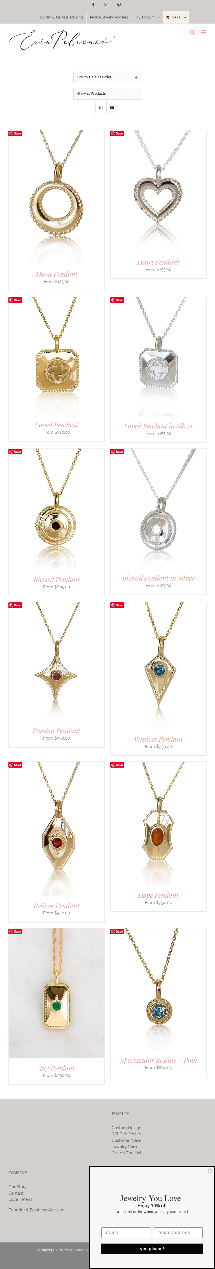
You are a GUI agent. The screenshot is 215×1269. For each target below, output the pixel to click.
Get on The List (126, 1152)
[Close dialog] (210, 1171)
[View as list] (112, 107)
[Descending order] (136, 77)
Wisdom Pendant (158, 738)
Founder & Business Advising (36, 1210)
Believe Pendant (57, 905)
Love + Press (20, 1199)
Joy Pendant (56, 1067)
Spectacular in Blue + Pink (158, 1059)
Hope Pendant (158, 894)
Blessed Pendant (57, 579)
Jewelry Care (124, 1146)
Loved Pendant (56, 424)
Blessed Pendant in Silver (158, 577)
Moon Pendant (57, 273)
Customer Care (126, 1140)
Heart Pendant (158, 261)
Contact (16, 1193)
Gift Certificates (126, 1133)
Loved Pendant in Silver (158, 425)
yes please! (152, 1248)
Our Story (17, 1186)
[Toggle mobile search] (192, 32)
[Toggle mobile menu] (204, 32)
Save (17, 133)
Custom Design (126, 1127)
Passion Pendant (56, 730)
